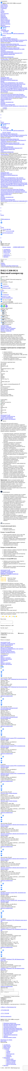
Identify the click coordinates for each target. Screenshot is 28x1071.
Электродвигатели (13, 90)
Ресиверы (3, 103)
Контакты (3, 25)
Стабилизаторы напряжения (10, 1034)
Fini (26, 40)
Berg (2, 40)
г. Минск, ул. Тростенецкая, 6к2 (8, 1007)
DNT (13, 104)
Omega (8, 78)
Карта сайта (3, 1041)
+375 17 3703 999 (5, 1013)
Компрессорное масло (6, 99)
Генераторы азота (5, 77)
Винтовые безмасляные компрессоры (10, 44)
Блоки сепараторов (5, 84)
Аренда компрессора (6, 106)
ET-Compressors (21, 40)
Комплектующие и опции (9, 1037)
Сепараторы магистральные (14, 95)
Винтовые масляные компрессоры (9, 38)
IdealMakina (4, 78)
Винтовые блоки (21, 84)
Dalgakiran (5, 40)
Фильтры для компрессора (7, 102)
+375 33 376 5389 (10, 231)
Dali (13, 40)
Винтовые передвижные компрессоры (10, 47)
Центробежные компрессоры (8, 54)
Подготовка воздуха (8, 1032)
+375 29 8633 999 (5, 1010)
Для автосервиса (5, 59)
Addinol (2, 100)
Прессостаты (4, 87)
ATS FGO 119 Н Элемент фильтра (9, 793)
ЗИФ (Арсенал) (19, 41)
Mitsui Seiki (18, 45)
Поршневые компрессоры (7, 51)
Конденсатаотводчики (13, 94)
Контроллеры (13, 85)
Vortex (10, 40)
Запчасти (5, 1036)
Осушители (4, 95)
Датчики (3, 85)
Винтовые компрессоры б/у (10, 1025)
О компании (4, 8)
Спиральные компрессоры (7, 56)
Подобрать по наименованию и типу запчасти (12, 82)
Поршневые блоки (17, 86)
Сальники (10, 86)
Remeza (3, 41)
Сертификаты (4, 4)
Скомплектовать (5, 325)
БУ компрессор (15, 106)
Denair (15, 40)
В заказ (2, 290)
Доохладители (4, 94)
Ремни (22, 87)
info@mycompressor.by (6, 1016)
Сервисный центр (23, 106)
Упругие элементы (18, 89)
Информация (4, 17)
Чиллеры (21, 94)
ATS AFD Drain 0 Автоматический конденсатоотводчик (9, 708)
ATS (11, 78)
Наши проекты (4, 5)
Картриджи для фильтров (14, 96)
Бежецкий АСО (12, 41)
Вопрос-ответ (4, 7)
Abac (2, 53)
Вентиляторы (13, 84)
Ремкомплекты (16, 87)
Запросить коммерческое (7, 297)
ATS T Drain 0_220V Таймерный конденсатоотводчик (14, 679)
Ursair (6, 41)
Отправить (3, 998)
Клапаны (7, 85)
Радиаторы (10, 87)
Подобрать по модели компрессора (9, 80)
